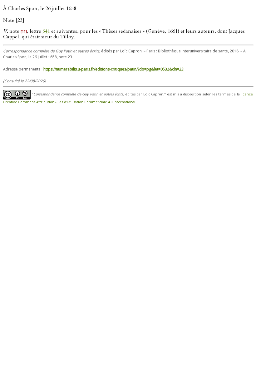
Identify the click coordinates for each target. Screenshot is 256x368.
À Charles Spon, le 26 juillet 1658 (39, 8)
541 (46, 31)
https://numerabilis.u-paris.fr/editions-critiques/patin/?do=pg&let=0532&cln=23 (113, 69)
